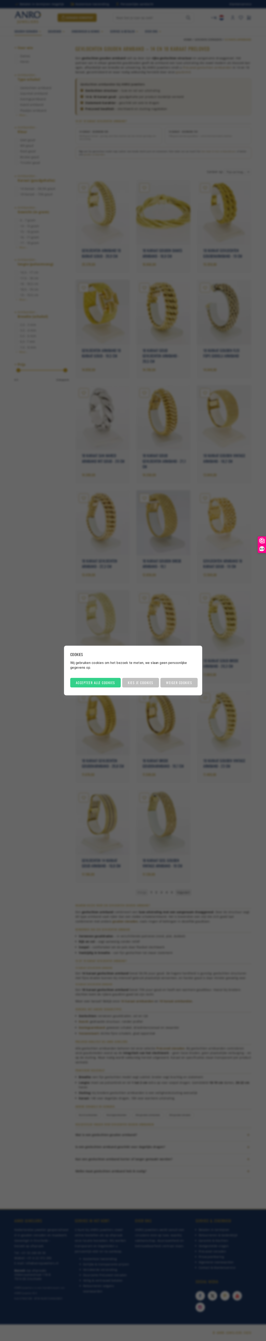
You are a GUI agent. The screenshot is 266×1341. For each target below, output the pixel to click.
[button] (95, 682)
